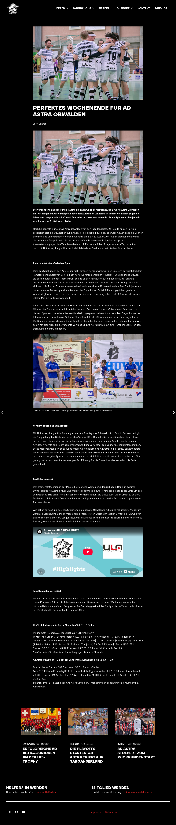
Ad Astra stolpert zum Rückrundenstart (136, 753)
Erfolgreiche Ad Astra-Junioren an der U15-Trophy (40, 755)
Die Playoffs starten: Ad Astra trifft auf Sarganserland (86, 755)
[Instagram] (9, 812)
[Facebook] (16, 812)
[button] (67, 8)
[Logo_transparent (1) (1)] (13, 8)
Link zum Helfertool (46, 792)
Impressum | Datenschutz (104, 812)
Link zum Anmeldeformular (138, 792)
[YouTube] (23, 812)
